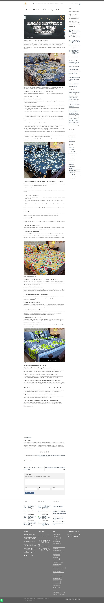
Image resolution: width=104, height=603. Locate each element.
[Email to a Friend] (44, 452)
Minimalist (76, 113)
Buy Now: (25, 51)
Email (40, 487)
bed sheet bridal (55, 536)
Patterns (77, 115)
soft (72, 120)
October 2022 (71, 168)
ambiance (74, 92)
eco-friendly (71, 104)
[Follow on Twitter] (28, 555)
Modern (70, 115)
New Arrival (43, 3)
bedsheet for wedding (56, 541)
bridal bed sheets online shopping (58, 562)
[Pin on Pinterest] (46, 452)
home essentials (57, 455)
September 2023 (72, 153)
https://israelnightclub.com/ (74, 71)
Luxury (76, 111)
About (36, 3)
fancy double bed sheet (56, 583)
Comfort (48, 455)
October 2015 (71, 172)
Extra (64, 567)
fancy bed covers (55, 569)
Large (61, 592)
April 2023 (71, 164)
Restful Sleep (71, 118)
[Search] (33, 4)
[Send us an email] (30, 555)
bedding (70, 94)
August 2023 (71, 155)
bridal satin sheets (56, 566)
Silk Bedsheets (76, 118)
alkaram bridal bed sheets (57, 534)
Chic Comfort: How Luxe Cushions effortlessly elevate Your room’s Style (75, 52)
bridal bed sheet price (56, 555)
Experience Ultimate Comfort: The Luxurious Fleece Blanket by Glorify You (76, 32)
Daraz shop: (29, 437)
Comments (42, 551)
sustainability (77, 122)
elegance (75, 104)
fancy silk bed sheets (56, 592)
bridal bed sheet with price (57, 564)
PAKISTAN (60, 594)
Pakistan (73, 115)
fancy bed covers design (57, 571)
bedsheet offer (44, 455)
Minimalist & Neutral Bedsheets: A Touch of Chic (76, 41)
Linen (73, 111)
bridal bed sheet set (56, 559)
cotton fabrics (77, 101)
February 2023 (71, 166)
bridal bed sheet (55, 548)
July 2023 (70, 157)
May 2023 (71, 162)
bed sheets (70, 97)
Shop (48, 3)
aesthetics (70, 92)
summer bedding (71, 122)
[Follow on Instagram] (26, 555)
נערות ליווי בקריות (72, 83)
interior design (77, 109)
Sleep (70, 120)
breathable (75, 97)
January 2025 (71, 149)
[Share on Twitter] (42, 452)
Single (64, 594)
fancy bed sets (55, 573)
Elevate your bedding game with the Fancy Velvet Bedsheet (74, 85)
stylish (77, 120)
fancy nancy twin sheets (57, 590)
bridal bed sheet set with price (57, 560)
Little (54, 594)
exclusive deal (52, 455)
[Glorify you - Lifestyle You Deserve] (28, 3)
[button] (1, 600)
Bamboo (78, 92)
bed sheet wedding (56, 543)
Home (39, 3)
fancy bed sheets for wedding (57, 576)
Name (26, 487)
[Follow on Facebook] (24, 555)
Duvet (61, 567)
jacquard (70, 111)
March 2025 (71, 147)
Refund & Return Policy (55, 3)
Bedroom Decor (39, 455)
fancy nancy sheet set (56, 587)
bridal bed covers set (56, 546)
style (74, 120)
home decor (77, 108)
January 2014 (71, 174)
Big (60, 543)
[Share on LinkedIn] (48, 452)
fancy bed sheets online (56, 578)
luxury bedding (62, 455)
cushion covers (73, 102)
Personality (71, 116)
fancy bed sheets (61, 573)
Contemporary (71, 101)
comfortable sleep (75, 99)
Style (70, 139)
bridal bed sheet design (56, 550)
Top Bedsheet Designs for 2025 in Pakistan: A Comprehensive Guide (76, 36)
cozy (69, 102)
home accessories (72, 108)
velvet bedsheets (71, 125)
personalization (76, 116)
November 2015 (72, 170)
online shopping (41, 456)
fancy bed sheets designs (57, 574)
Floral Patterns (71, 106)
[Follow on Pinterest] (32, 555)
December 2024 (72, 151)
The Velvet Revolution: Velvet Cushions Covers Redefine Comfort (76, 45)
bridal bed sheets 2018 (56, 557)
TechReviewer (71, 66)
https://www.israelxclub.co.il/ (74, 77)
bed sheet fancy (55, 539)
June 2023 (71, 160)
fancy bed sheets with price (57, 580)
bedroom (73, 94)
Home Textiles (71, 109)
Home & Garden (72, 134)
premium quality (46, 456)
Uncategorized (71, 141)
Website (53, 487)
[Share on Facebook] (40, 452)
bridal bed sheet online (56, 553)
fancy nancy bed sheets (56, 585)
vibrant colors (77, 125)
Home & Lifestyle (72, 137)
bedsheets (76, 95)
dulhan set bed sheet (56, 567)
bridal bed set (63, 546)
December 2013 (72, 176)
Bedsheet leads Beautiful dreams (73, 74)
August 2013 (71, 178)
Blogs (62, 3)
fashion (78, 104)
